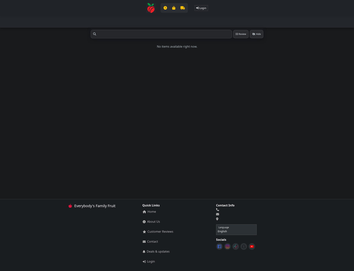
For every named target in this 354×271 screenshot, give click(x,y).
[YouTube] (252, 246)
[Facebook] (219, 246)
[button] (174, 8)
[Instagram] (227, 246)
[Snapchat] (243, 246)
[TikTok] (235, 246)
